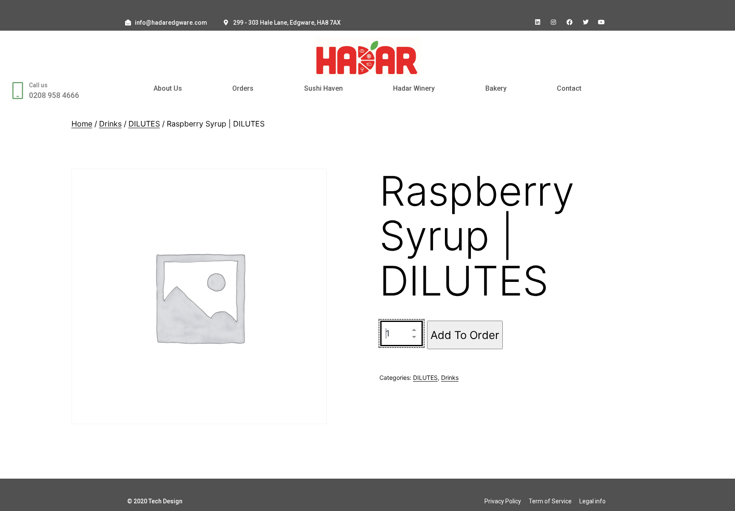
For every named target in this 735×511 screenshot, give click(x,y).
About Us (168, 88)
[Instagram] (554, 22)
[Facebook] (569, 22)
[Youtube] (601, 22)
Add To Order (464, 335)
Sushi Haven (323, 88)
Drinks (110, 123)
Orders (243, 88)
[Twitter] (585, 22)
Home (81, 123)
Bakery (496, 88)
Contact (569, 88)
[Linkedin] (537, 22)
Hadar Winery (414, 88)
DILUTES (144, 123)
